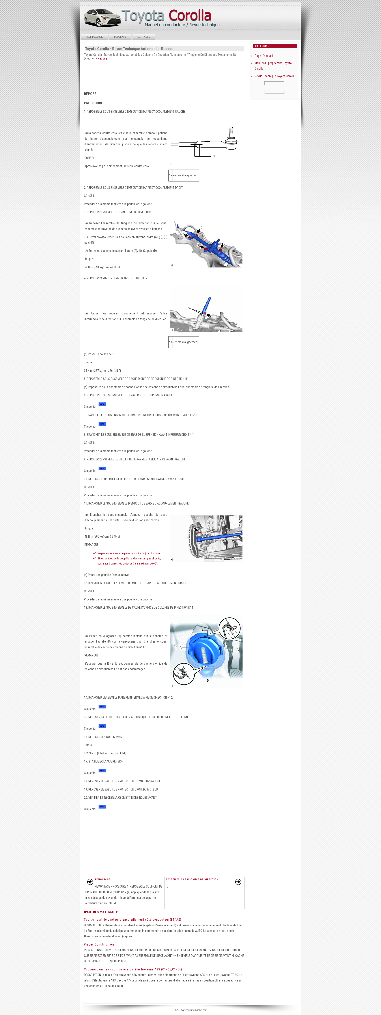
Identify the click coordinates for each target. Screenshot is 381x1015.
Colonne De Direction (156, 54)
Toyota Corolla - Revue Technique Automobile (112, 54)
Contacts (143, 36)
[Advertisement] (164, 74)
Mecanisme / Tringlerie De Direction (193, 54)
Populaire (120, 36)
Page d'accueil (94, 36)
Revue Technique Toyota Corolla (275, 76)
